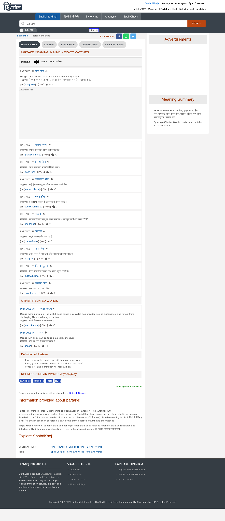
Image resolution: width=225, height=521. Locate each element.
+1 (46, 346)
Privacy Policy (77, 484)
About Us (75, 469)
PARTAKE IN (27, 332)
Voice (95, 30)
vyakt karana (32, 325)
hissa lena (30, 171)
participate (25, 380)
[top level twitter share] (133, 36)
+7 (55, 154)
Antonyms (181, 3)
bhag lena (30, 84)
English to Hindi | (78, 446)
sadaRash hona (33, 206)
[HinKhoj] (12, 6)
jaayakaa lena (32, 293)
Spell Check (131, 16)
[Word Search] (23, 23)
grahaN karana (33, 154)
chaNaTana (31, 241)
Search (196, 23)
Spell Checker (196, 3)
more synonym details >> (129, 386)
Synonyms (167, 3)
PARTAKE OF (27, 308)
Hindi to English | (60, 446)
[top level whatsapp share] (126, 36)
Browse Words (94, 446)
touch (58, 380)
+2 (50, 172)
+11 (50, 84)
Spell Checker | (59, 451)
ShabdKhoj (151, 3)
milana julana (32, 275)
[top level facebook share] (119, 36)
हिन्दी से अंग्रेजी (71, 16)
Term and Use (77, 479)
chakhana (30, 223)
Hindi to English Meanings (131, 474)
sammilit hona (32, 189)
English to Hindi (48, 16)
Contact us (76, 474)
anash (28, 345)
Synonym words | (76, 451)
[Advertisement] (80, 116)
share (49, 380)
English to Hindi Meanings (131, 469)
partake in (38, 380)
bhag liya (29, 258)
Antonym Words (94, 451)
